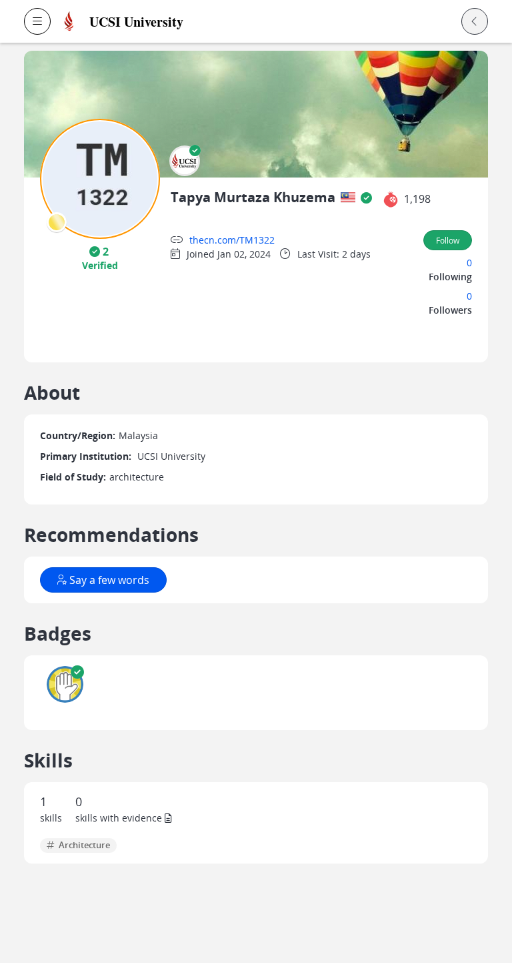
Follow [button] (447, 240)
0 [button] (469, 262)
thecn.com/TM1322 (232, 240)
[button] (37, 21)
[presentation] (57, 222)
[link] (177, 22)
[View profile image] (100, 178)
